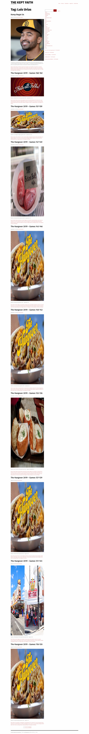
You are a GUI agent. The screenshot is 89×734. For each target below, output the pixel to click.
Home (59, 3)
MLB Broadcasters (48, 21)
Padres (16, 66)
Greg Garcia (18, 101)
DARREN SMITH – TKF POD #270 (50, 56)
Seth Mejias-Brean (35, 222)
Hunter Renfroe (18, 640)
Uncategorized (47, 43)
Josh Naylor (40, 136)
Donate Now (76, 3)
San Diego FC (47, 34)
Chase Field (28, 100)
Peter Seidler (29, 69)
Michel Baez (20, 102)
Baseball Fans (47, 13)
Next (30, 727)
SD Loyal (46, 35)
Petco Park (14, 390)
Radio (46, 33)
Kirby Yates (21, 389)
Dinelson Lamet (20, 136)
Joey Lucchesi (35, 136)
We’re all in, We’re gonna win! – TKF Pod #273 (52, 50)
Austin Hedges (24, 220)
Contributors (67, 3)
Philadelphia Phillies (14, 641)
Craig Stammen (26, 388)
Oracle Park (38, 473)
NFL (45, 23)
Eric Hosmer (37, 100)
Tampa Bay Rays (25, 724)
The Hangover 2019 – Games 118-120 (26, 644)
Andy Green (23, 66)
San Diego (41, 69)
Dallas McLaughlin (20, 17)
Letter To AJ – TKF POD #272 (49, 52)
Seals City (46, 37)
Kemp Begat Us (17, 14)
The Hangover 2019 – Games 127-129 (26, 477)
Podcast (62, 3)
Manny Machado (36, 221)
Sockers (46, 40)
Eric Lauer (40, 100)
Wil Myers (28, 139)
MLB (11, 66)
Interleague (26, 723)
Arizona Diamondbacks (22, 100)
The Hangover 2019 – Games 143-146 (27, 226)
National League (25, 102)
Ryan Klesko (38, 69)
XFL (45, 46)
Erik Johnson (36, 66)
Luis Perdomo (30, 101)
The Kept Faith (22, 2)
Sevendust (18, 70)
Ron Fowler (33, 69)
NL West (13, 66)
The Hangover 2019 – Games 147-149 (26, 142)
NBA (45, 22)
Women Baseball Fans (48, 45)
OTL (45, 25)
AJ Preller (19, 66)
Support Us (71, 3)
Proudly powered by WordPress (16, 732)
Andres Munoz (20, 471)
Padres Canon (47, 27)
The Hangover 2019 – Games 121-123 (26, 561)
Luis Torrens (35, 101)
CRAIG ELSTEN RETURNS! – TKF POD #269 (51, 59)
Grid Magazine (26, 732)
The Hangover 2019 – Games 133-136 (26, 393)
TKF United (47, 42)
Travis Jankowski (30, 474)
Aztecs (46, 12)
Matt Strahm (16, 102)
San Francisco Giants (18, 474)
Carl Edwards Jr (22, 722)
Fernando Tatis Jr (40, 722)
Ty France (12, 223)
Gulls (46, 16)
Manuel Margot (16, 69)
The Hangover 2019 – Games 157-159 (26, 106)
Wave (46, 44)
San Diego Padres (14, 70)
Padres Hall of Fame (48, 30)
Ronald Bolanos (13, 139)
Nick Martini (21, 222)
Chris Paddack (31, 66)
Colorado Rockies (34, 220)
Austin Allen (25, 471)
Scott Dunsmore (21, 75)
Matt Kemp (21, 69)
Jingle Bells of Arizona (24, 101)
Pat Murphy (25, 69)
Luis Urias (38, 101)
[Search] (55, 10)
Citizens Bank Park (28, 639)
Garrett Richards (13, 101)
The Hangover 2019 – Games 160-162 (27, 73)
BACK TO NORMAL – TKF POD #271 (50, 54)
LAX (45, 18)
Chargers (46, 15)
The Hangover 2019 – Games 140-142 (27, 310)
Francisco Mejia (26, 136)
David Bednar (32, 100)
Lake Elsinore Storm (48, 17)
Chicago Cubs (27, 304)
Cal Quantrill (29, 220)
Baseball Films (47, 14)
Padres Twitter (47, 31)
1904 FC (59, 11)
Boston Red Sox (17, 555)
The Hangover (40, 102)
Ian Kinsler (22, 723)
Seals (46, 36)
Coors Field (39, 220)
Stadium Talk (47, 41)
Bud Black (27, 66)
